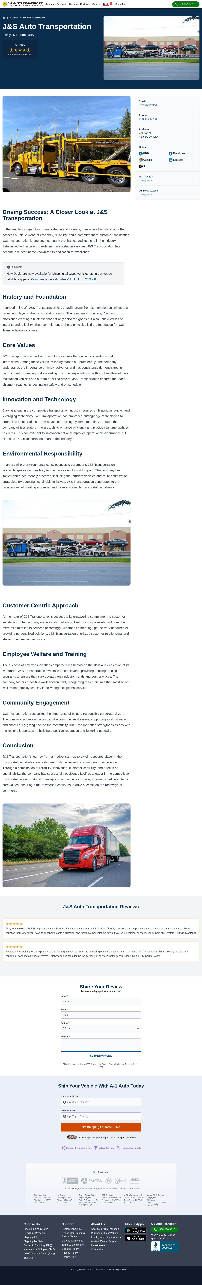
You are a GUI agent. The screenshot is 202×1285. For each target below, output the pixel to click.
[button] (185, 4)
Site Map (28, 1257)
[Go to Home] (4, 18)
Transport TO (68, 1110)
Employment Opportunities (106, 1237)
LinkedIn (178, 159)
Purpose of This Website (105, 1233)
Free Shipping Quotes (36, 1229)
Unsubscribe (69, 1257)
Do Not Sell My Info (72, 1240)
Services (56, 4)
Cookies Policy (70, 1248)
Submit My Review (101, 1055)
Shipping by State (33, 1241)
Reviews (79, 4)
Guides (96, 4)
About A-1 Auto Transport (105, 1229)
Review (65, 1036)
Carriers (14, 18)
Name (64, 996)
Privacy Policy (115, 1064)
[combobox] (101, 1102)
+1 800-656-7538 (148, 119)
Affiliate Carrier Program (104, 1241)
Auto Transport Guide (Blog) (39, 1253)
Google (147, 159)
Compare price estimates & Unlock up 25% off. (64, 279)
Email (64, 1009)
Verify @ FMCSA (146, 181)
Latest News (98, 1245)
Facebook (178, 153)
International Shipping (36, 1249)
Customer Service (72, 1229)
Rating (65, 1023)
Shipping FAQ (31, 1237)
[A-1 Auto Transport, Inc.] (23, 4)
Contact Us (97, 1249)
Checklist (120, 4)
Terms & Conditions (73, 1244)
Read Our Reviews (34, 1233)
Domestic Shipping (34, 1245)
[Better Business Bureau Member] (164, 1246)
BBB (146, 153)
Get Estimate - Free (101, 1127)
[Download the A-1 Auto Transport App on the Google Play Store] (135, 1230)
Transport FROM (70, 1096)
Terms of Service (132, 1064)
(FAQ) (48, 1245)
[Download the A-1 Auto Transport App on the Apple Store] (135, 1238)
